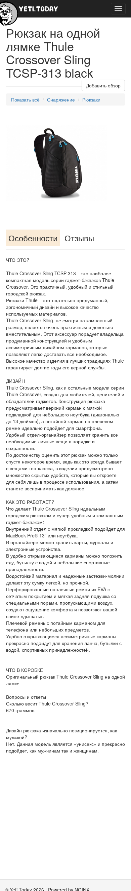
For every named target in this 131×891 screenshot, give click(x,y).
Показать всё (25, 99)
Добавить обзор (103, 85)
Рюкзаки (91, 99)
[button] (100, 118)
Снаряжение (61, 99)
